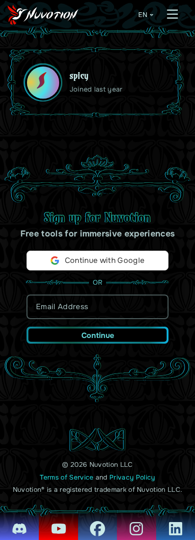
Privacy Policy (132, 477)
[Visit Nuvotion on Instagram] (136, 522)
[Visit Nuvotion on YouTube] (58, 522)
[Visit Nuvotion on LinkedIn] (175, 522)
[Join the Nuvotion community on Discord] (19, 522)
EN (142, 14)
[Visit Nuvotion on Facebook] (97, 522)
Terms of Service (66, 477)
